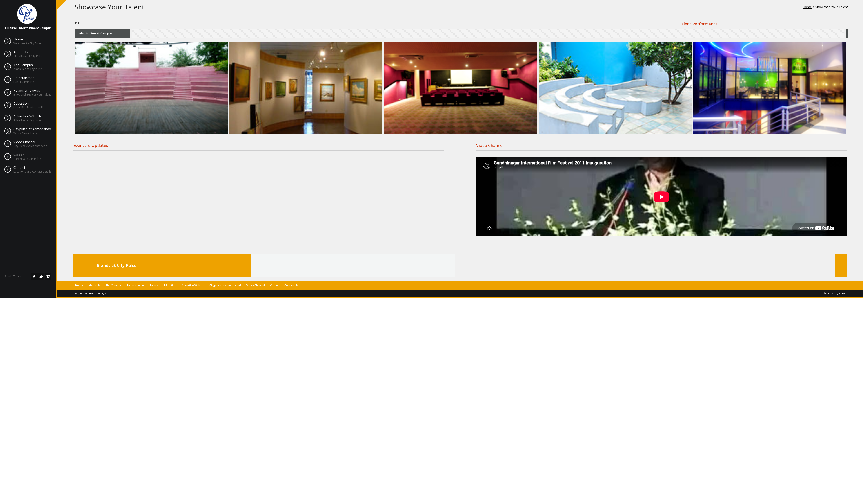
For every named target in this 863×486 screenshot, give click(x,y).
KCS (107, 293)
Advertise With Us (27, 116)
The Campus (23, 65)
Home (18, 39)
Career (18, 154)
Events (154, 285)
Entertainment (24, 77)
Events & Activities (27, 90)
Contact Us (291, 285)
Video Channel (24, 142)
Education (21, 103)
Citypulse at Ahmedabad (32, 129)
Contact (19, 167)
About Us (20, 52)
